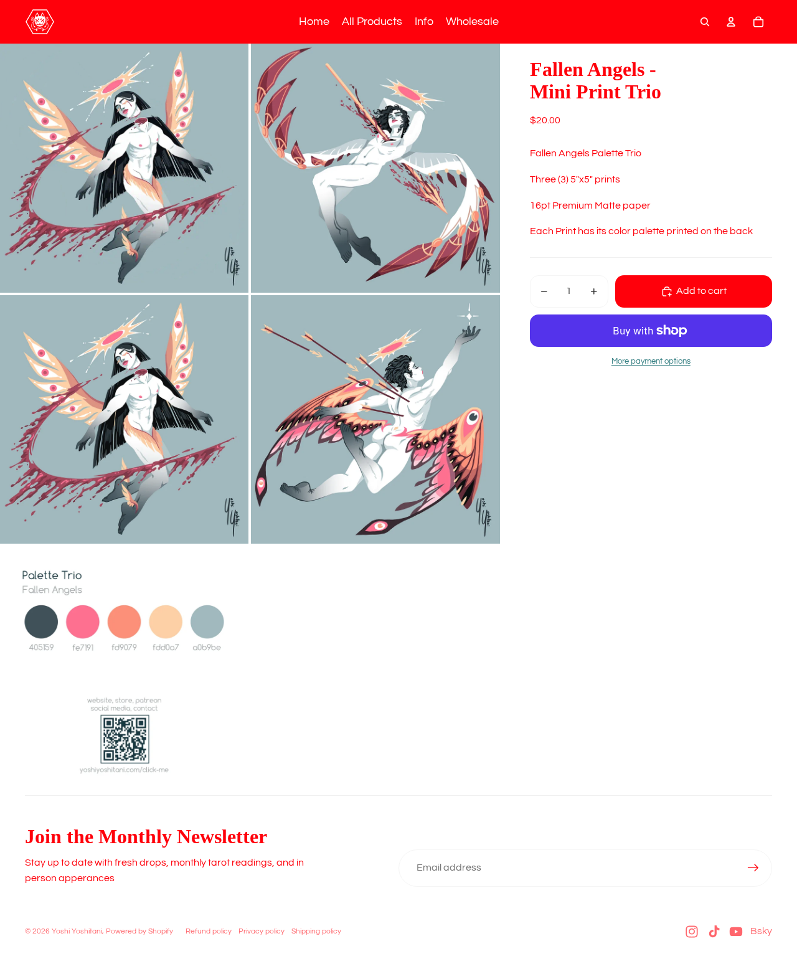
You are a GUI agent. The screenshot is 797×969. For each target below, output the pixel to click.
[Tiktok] (714, 931)
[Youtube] (736, 931)
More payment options (651, 361)
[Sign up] (753, 868)
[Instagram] (691, 931)
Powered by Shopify (139, 931)
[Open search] (705, 21)
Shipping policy (316, 931)
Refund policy (209, 931)
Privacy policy (261, 931)
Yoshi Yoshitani (77, 931)
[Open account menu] (731, 21)
